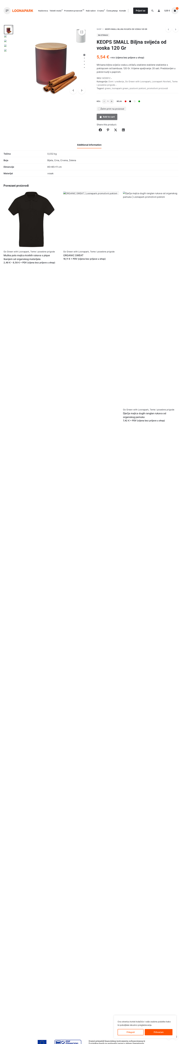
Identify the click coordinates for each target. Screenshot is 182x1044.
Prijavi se (140, 10)
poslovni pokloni (138, 88)
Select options (11, 265)
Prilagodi (131, 1032)
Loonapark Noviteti (161, 81)
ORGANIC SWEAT (73, 255)
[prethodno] (168, 29)
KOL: (99, 101)
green (108, 88)
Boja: (119, 101)
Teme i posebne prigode (42, 251)
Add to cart (109, 116)
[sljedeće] (175, 29)
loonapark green (120, 88)
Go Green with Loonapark (138, 81)
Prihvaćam (159, 1032)
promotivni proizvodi (157, 88)
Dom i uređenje (116, 81)
